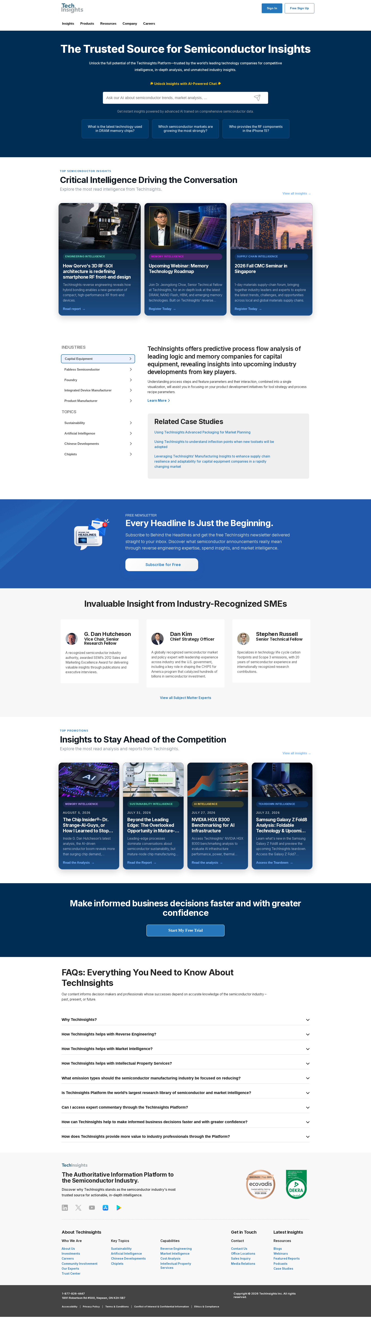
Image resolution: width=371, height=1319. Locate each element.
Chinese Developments (128, 1258)
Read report (74, 309)
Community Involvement (79, 1263)
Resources (108, 23)
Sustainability (121, 1248)
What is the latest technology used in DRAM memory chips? (115, 129)
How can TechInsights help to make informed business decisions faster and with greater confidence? (155, 1122)
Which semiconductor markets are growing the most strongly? (185, 129)
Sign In (272, 8)
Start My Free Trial (185, 930)
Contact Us (239, 1248)
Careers (149, 23)
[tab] (98, 359)
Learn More (157, 400)
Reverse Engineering (176, 1248)
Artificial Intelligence (126, 1253)
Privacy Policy (91, 1306)
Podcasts (280, 1263)
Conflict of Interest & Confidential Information (161, 1306)
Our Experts (70, 1268)
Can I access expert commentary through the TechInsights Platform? (125, 1107)
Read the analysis (207, 862)
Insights (68, 23)
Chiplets (117, 1263)
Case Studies (283, 1268)
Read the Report (142, 862)
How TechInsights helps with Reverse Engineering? (109, 1034)
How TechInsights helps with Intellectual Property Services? (117, 1063)
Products (87, 23)
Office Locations (243, 1253)
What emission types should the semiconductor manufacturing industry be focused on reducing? (151, 1078)
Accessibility (70, 1306)
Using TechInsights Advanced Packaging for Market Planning (202, 432)
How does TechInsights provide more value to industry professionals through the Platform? (146, 1137)
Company (130, 23)
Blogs (278, 1248)
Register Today (162, 309)
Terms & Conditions (117, 1306)
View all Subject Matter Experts (185, 698)
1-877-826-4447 (73, 1293)
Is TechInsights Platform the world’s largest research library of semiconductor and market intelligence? (156, 1093)
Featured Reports (287, 1258)
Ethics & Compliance (206, 1306)
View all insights (297, 193)
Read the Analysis (78, 862)
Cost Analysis (170, 1258)
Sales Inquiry (241, 1258)
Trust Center (71, 1273)
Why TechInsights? (79, 1020)
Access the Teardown (274, 862)
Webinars (281, 1253)
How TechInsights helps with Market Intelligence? (107, 1049)
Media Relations (243, 1263)
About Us (68, 1248)
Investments (71, 1253)
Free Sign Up (299, 8)
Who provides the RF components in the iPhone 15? (256, 129)
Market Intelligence (175, 1253)
